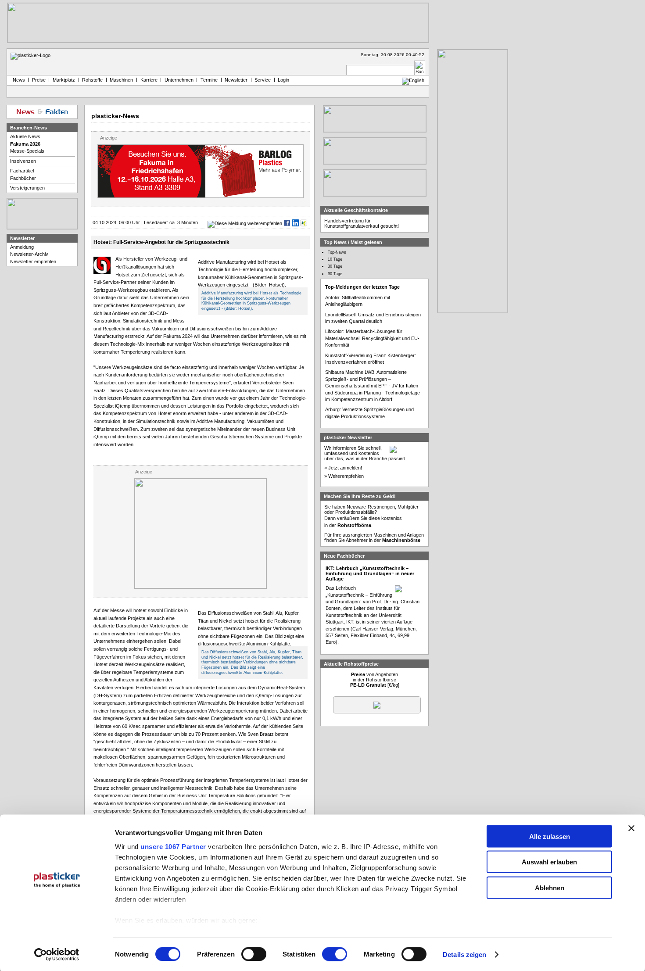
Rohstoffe (92, 79)
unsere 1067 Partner (173, 846)
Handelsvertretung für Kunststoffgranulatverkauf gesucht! (361, 223)
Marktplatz (64, 79)
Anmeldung (22, 247)
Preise (39, 79)
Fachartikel (22, 170)
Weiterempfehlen (346, 476)
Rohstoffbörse (354, 525)
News (17, 79)
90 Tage (335, 274)
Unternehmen (179, 79)
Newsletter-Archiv (29, 254)
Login (283, 79)
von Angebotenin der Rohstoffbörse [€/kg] (374, 680)
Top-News (337, 252)
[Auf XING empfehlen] (303, 223)
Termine (209, 79)
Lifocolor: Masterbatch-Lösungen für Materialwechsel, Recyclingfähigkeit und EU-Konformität (372, 338)
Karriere (149, 79)
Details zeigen (464, 954)
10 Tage (335, 259)
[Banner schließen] (631, 828)
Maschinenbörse (401, 540)
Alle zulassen (549, 836)
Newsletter (236, 79)
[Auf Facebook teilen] (286, 223)
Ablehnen (549, 887)
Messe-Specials (27, 151)
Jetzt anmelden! (345, 467)
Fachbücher (23, 178)
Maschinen (121, 79)
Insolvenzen (23, 161)
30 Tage (335, 266)
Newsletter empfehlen (33, 261)
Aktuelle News (25, 136)
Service (262, 79)
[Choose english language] (413, 80)
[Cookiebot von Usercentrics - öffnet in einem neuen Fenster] (56, 954)
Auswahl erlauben (549, 862)
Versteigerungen (27, 187)
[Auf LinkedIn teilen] (295, 223)
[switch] (253, 954)
